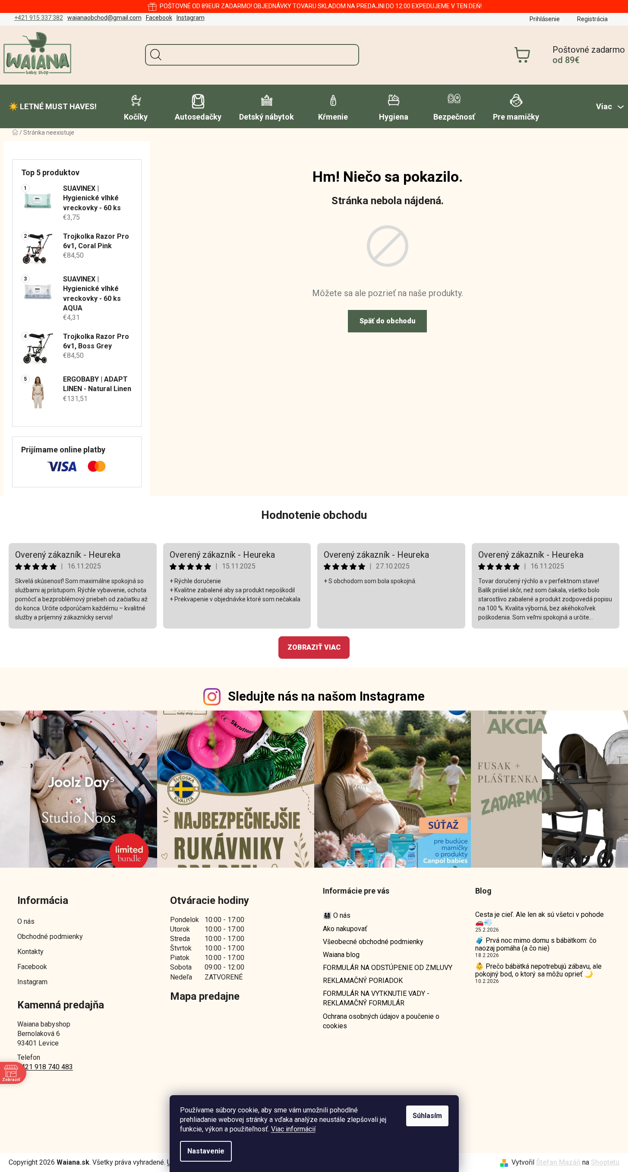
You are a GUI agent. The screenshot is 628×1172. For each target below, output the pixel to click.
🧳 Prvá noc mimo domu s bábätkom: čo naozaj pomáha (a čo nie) (535, 944)
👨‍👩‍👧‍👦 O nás (336, 915)
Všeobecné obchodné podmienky (373, 942)
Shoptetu (605, 1162)
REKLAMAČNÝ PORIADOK (363, 980)
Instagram (191, 17)
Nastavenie (205, 1151)
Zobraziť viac (314, 647)
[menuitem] (52, 106)
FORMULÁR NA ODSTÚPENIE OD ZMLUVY (387, 968)
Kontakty (30, 952)
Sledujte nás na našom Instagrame (326, 696)
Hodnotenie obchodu (314, 515)
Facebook (159, 17)
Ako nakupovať (345, 929)
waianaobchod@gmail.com (104, 17)
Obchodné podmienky (50, 936)
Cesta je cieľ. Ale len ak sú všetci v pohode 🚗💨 (539, 918)
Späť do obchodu (387, 321)
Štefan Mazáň (558, 1162)
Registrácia (592, 19)
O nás (26, 921)
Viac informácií (293, 1129)
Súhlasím (427, 1116)
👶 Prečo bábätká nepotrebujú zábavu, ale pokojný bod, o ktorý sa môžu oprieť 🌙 (538, 970)
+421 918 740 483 (45, 1067)
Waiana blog (341, 955)
